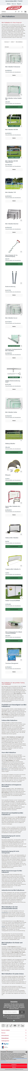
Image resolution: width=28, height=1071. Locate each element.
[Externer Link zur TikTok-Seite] (11, 1025)
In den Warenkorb (14, 106)
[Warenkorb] (25, 12)
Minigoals (7, 475)
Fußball (24, 686)
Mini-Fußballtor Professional (12, 66)
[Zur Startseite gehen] (14, 8)
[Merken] (21, 63)
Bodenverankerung (10, 286)
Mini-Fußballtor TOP (10, 192)
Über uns (14, 3)
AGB (18, 1016)
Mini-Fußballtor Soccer (11, 318)
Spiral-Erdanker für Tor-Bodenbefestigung (11, 256)
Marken (9, 3)
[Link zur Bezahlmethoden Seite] (5, 1043)
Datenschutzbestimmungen (16, 1015)
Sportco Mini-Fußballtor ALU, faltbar (12, 507)
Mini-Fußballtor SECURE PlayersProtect (11, 161)
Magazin (19, 3)
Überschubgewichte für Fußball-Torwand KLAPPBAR (13, 632)
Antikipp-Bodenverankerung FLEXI (12, 381)
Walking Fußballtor (10, 443)
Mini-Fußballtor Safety (11, 412)
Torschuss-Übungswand (11, 663)
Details (14, 75)
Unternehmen (5, 1038)
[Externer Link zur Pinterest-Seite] (19, 1025)
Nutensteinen (4, 768)
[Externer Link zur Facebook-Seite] (7, 1025)
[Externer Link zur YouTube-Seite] (15, 1025)
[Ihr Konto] (21, 12)
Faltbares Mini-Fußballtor (11, 537)
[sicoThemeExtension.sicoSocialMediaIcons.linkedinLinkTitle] (22, 1025)
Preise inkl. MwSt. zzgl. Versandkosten (13, 72)
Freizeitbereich (5, 912)
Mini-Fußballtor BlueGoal (11, 223)
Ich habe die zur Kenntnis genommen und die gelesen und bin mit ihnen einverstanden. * (14, 1017)
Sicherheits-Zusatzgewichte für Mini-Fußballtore (13, 350)
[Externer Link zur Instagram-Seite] (3, 1025)
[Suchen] (15, 12)
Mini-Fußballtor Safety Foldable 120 (13, 99)
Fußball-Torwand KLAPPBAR (12, 600)
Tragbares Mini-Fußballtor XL (13, 569)
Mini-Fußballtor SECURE (11, 129)
